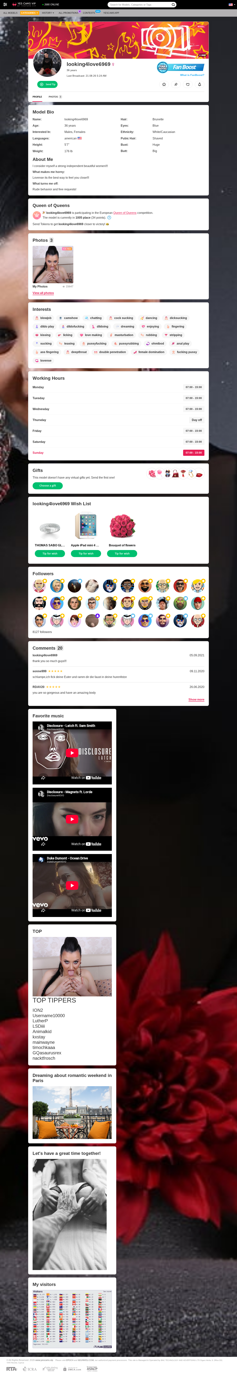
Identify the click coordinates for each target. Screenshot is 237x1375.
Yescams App (111, 13)
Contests (89, 13)
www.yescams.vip (44, 1360)
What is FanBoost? (192, 74)
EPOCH (69, 1360)
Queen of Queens (124, 212)
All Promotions (68, 13)
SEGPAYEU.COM (86, 1360)
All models (10, 13)
